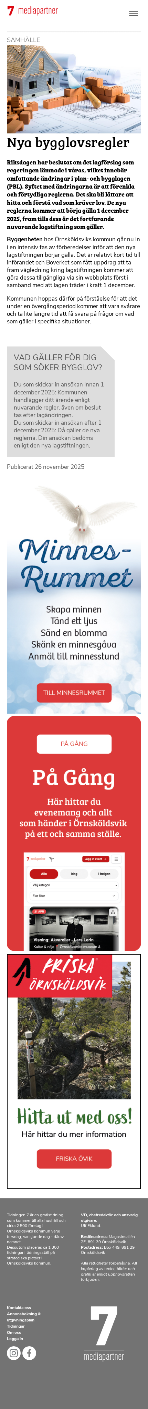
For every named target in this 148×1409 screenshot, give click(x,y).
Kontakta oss (19, 1308)
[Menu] (133, 12)
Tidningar (16, 1327)
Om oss (14, 1333)
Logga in (15, 1339)
